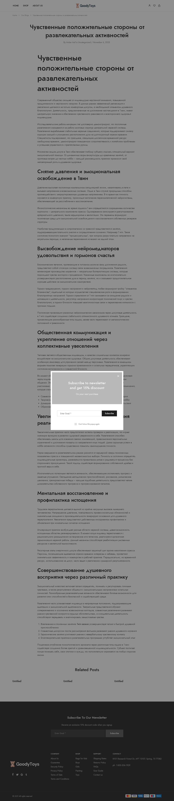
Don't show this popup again (89, 424)
